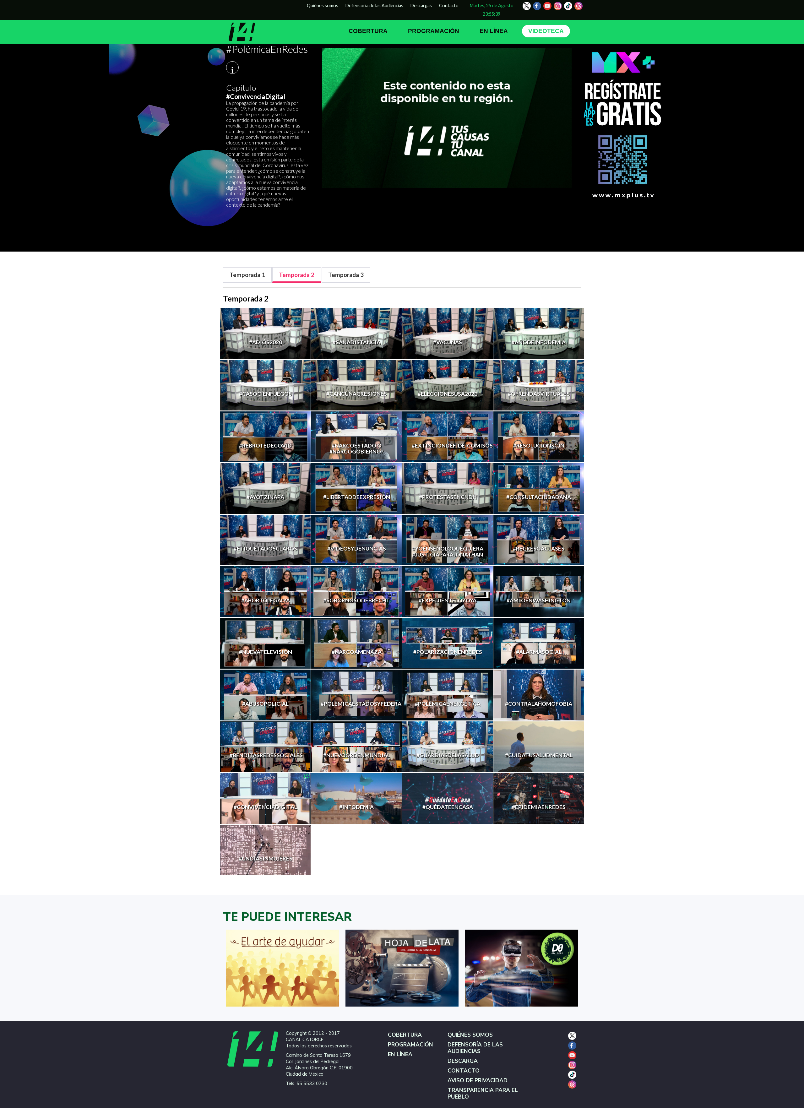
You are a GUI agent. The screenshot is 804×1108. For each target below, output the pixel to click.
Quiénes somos (322, 5)
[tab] (247, 275)
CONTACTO (464, 1070)
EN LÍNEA (494, 31)
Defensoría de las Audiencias (374, 5)
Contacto (449, 5)
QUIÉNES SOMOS (470, 1035)
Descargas (421, 5)
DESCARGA (463, 1061)
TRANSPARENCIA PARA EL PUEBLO (483, 1093)
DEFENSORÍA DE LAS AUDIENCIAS (475, 1048)
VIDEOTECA (546, 31)
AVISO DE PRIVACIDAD (478, 1080)
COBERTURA (368, 31)
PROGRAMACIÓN (433, 31)
